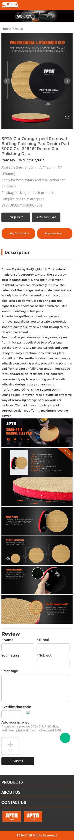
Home (6, 29)
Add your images (31, 726)
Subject (44, 655)
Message (9, 671)
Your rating (10, 655)
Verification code (16, 707)
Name (7, 640)
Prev (6, 81)
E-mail (43, 640)
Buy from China (19, 233)
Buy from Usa (53, 233)
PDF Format (46, 217)
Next (67, 81)
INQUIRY (15, 217)
